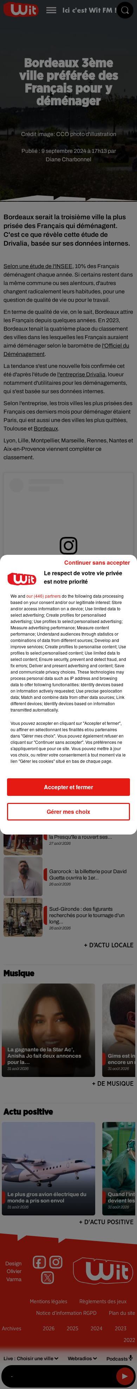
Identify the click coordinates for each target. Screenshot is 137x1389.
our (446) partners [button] (43, 596)
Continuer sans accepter (97, 562)
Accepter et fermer (68, 787)
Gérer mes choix (68, 811)
